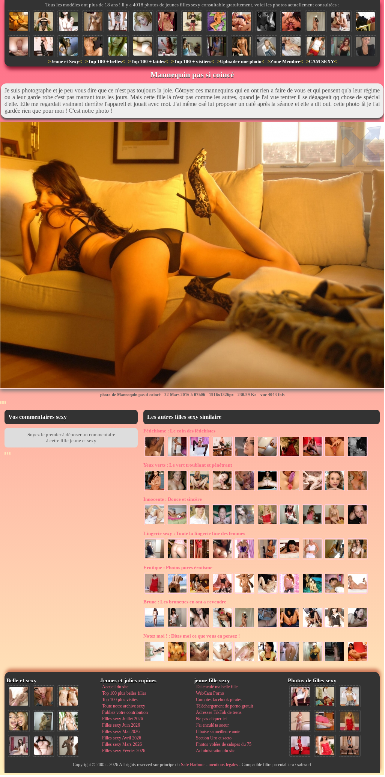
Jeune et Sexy (65, 61)
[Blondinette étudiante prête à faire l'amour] (199, 524)
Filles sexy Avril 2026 (121, 738)
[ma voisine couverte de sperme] (316, 46)
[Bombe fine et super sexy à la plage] (154, 627)
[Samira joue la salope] (267, 558)
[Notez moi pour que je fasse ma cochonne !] (350, 696)
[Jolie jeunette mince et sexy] (154, 524)
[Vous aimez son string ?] (177, 558)
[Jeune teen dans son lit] (177, 524)
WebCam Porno (210, 693)
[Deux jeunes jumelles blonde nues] (68, 696)
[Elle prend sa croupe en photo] (289, 661)
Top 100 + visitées (192, 61)
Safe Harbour (193, 764)
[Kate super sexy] (217, 46)
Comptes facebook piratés (219, 699)
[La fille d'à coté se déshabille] (289, 593)
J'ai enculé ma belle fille (217, 686)
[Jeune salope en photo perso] (357, 490)
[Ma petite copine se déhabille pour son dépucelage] (334, 524)
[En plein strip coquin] (334, 661)
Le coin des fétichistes (179, 431)
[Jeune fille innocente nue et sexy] (19, 696)
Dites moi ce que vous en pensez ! (191, 636)
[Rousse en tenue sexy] (222, 456)
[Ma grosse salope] (43, 746)
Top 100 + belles (105, 61)
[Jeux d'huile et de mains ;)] (244, 593)
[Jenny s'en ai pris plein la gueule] (177, 490)
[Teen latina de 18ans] (192, 46)
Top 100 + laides (148, 61)
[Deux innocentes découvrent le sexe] (340, 21)
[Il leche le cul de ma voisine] (222, 627)
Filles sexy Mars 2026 (122, 744)
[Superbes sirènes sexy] (312, 593)
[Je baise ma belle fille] (291, 46)
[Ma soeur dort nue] (217, 21)
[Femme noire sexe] (177, 661)
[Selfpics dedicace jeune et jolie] (43, 721)
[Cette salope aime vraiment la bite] (300, 696)
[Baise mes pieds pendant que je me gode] (199, 456)
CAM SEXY (321, 61)
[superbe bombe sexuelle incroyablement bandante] (244, 661)
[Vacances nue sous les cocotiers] (177, 593)
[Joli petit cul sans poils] (244, 558)
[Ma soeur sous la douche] (357, 558)
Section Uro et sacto (214, 738)
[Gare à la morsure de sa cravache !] (43, 46)
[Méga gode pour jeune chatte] (199, 490)
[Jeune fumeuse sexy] (244, 456)
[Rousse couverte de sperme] (142, 21)
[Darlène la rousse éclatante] (267, 593)
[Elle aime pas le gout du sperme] (357, 627)
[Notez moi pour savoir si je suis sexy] (154, 593)
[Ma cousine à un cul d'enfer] (365, 21)
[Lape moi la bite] (244, 490)
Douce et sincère (172, 499)
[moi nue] (19, 746)
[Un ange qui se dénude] (334, 490)
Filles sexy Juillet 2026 (122, 718)
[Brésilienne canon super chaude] (357, 661)
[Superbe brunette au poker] (199, 593)
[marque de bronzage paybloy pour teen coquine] (93, 46)
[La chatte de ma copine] (222, 661)
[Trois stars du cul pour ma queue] (291, 21)
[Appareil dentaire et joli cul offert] (312, 524)
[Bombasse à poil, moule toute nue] (154, 490)
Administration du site (215, 750)
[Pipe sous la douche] (266, 21)
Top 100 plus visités (120, 699)
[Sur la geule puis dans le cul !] (357, 524)
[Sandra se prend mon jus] (222, 524)
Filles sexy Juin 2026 (121, 725)
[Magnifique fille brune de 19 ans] (334, 627)
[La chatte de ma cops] (267, 490)
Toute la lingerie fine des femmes (194, 533)
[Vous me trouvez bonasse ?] (325, 721)
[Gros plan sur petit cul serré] (142, 46)
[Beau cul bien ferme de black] (167, 46)
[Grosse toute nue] (357, 593)
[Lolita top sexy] (154, 558)
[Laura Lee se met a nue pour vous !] (222, 593)
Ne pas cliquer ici (211, 718)
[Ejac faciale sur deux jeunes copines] (19, 721)
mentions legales (223, 764)
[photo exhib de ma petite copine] (267, 627)
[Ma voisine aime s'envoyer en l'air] (325, 696)
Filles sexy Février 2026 (123, 750)
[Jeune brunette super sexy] (177, 627)
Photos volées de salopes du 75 (223, 744)
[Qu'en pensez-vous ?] (316, 21)
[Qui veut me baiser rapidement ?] (325, 746)
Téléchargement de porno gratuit (224, 706)
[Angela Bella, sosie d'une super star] (68, 21)
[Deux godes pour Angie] (289, 490)
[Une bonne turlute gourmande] (222, 490)
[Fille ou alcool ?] (267, 456)
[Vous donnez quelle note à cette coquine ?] (300, 746)
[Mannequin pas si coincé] (18, 21)
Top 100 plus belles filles (124, 693)
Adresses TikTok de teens (219, 712)
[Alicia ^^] (365, 46)
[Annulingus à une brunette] (312, 627)
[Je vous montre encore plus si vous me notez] (199, 558)
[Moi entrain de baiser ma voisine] (300, 721)
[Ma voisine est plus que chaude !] (241, 46)
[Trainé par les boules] (357, 456)
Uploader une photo (241, 61)
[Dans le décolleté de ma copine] (266, 46)
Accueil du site (115, 686)
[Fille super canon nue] (68, 721)
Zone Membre (285, 61)
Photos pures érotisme (177, 567)
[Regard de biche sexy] (199, 627)
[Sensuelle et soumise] (289, 456)
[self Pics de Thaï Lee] (117, 46)
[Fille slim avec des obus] (68, 746)
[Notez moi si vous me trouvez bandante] (192, 21)
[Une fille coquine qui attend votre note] (350, 721)
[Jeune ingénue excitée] (244, 524)
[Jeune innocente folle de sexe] (340, 46)
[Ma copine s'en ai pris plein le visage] (267, 661)
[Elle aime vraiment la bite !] (241, 21)
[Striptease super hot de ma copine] (177, 456)
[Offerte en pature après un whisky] (312, 490)
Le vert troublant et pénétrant (187, 465)
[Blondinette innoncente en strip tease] (267, 524)
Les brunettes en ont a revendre (184, 602)
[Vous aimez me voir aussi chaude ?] (117, 21)
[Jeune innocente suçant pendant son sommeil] (334, 593)
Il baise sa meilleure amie (218, 731)
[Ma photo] (312, 661)
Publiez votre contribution (125, 712)
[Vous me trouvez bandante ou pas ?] (154, 661)
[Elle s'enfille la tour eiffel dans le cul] (289, 627)
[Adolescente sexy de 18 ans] (289, 524)
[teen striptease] (167, 21)
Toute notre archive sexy (123, 706)
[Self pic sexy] (334, 558)
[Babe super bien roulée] (68, 46)
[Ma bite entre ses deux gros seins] (18, 46)
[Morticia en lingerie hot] (43, 21)
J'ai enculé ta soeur (212, 725)
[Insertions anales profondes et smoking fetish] (334, 456)
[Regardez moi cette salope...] (312, 558)
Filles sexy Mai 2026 (121, 731)
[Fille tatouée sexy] (93, 21)
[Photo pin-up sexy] (312, 456)
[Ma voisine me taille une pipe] (43, 696)
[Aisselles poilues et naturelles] (154, 456)
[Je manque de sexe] (289, 558)
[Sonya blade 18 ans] (199, 661)
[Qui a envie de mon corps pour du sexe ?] (350, 746)
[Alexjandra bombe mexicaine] (222, 558)
